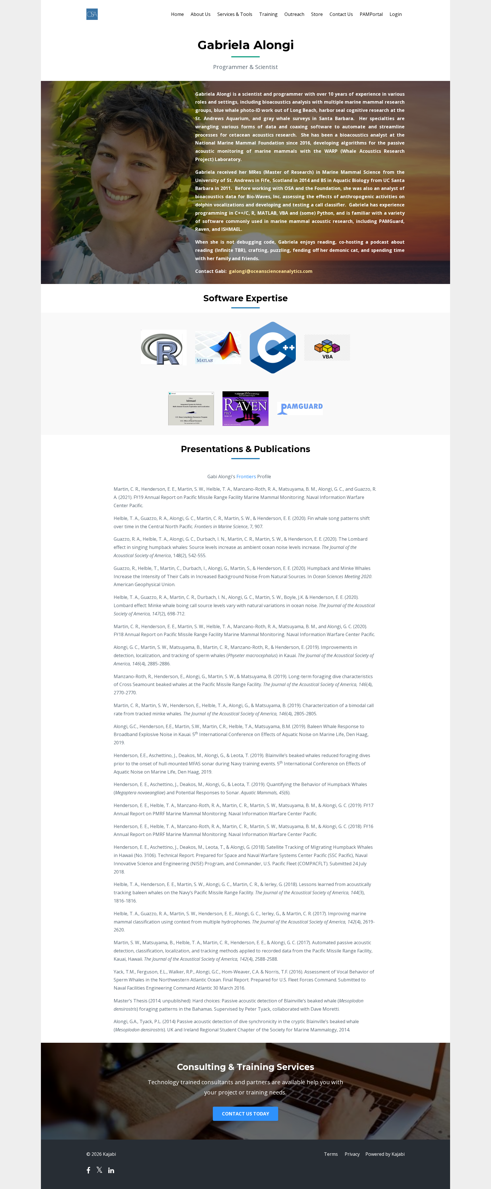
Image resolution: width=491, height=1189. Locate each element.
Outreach (294, 14)
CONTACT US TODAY (245, 1114)
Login (396, 14)
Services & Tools (234, 14)
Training (268, 14)
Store (317, 14)
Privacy (352, 1154)
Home (177, 14)
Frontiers (246, 476)
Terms (331, 1154)
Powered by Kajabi (385, 1154)
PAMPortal (371, 14)
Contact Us (341, 14)
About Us (201, 14)
